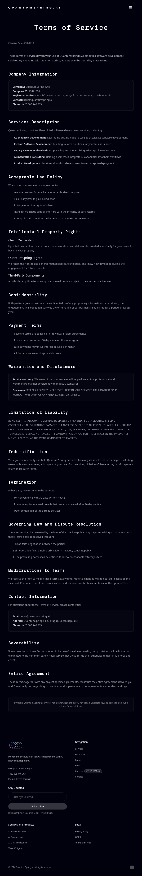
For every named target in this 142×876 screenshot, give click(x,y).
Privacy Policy (46, 812)
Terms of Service (83, 842)
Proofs (78, 760)
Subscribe (37, 806)
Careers (88, 771)
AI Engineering (15, 837)
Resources (80, 754)
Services (79, 748)
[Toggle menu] (130, 7)
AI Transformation (17, 831)
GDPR (78, 837)
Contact (79, 776)
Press (78, 765)
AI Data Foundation (17, 842)
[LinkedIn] (132, 867)
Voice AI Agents (15, 848)
